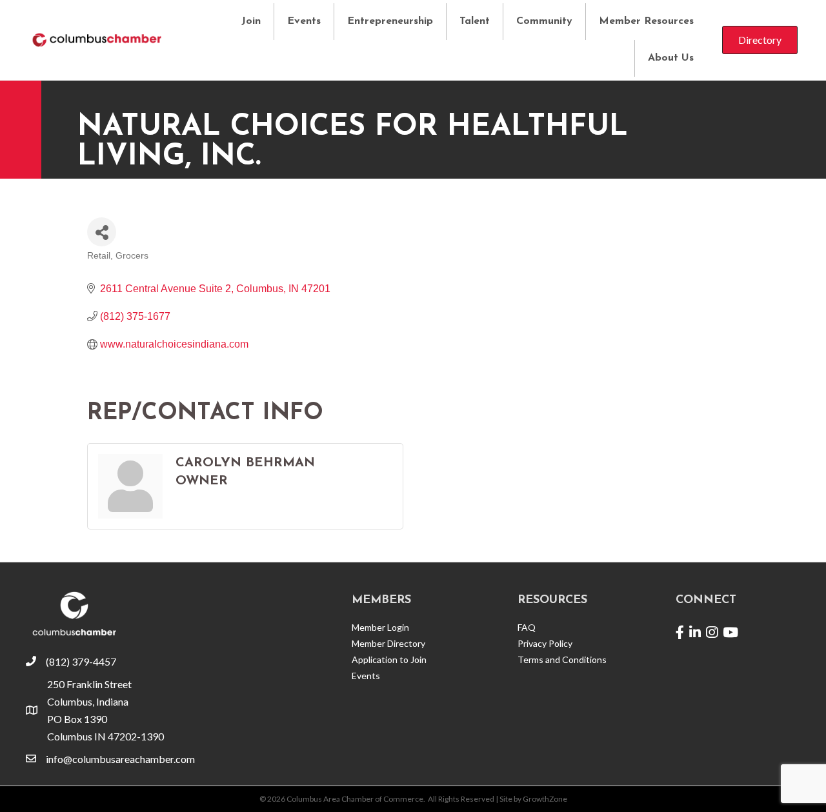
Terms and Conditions (562, 659)
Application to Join (389, 659)
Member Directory (388, 643)
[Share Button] (101, 231)
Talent (474, 21)
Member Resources (646, 21)
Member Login (380, 627)
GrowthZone (545, 799)
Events (304, 21)
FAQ (527, 627)
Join (251, 21)
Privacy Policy (545, 643)
